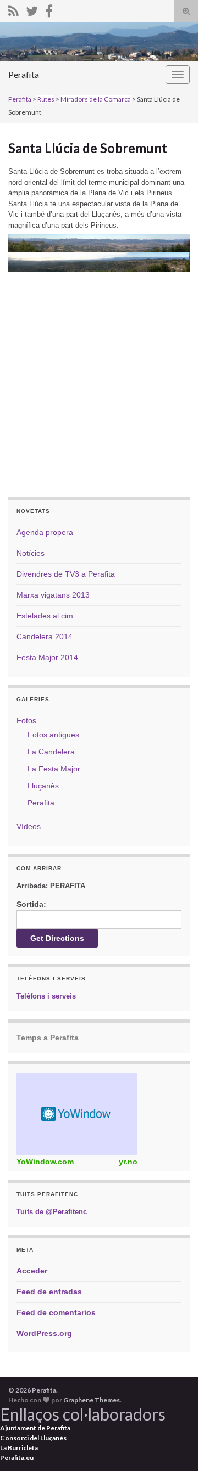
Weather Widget (77, 1114)
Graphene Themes (91, 1400)
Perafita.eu (17, 1457)
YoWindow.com (45, 1161)
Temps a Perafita (47, 1037)
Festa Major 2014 (47, 657)
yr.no (128, 1161)
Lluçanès (43, 785)
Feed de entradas (49, 1291)
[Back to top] (173, 1446)
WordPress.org (44, 1333)
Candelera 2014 (44, 636)
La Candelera (51, 751)
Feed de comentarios (56, 1312)
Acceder (31, 1270)
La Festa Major (54, 768)
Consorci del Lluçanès (33, 1438)
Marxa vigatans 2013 (53, 594)
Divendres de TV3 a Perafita (65, 574)
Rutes (45, 99)
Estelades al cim (44, 615)
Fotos (26, 720)
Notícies (30, 553)
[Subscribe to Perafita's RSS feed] (13, 9)
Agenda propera (44, 532)
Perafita (23, 74)
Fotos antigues (53, 734)
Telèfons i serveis (46, 996)
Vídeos (28, 826)
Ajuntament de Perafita (35, 1428)
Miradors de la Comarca (96, 99)
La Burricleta (19, 1448)
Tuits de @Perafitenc (51, 1212)
